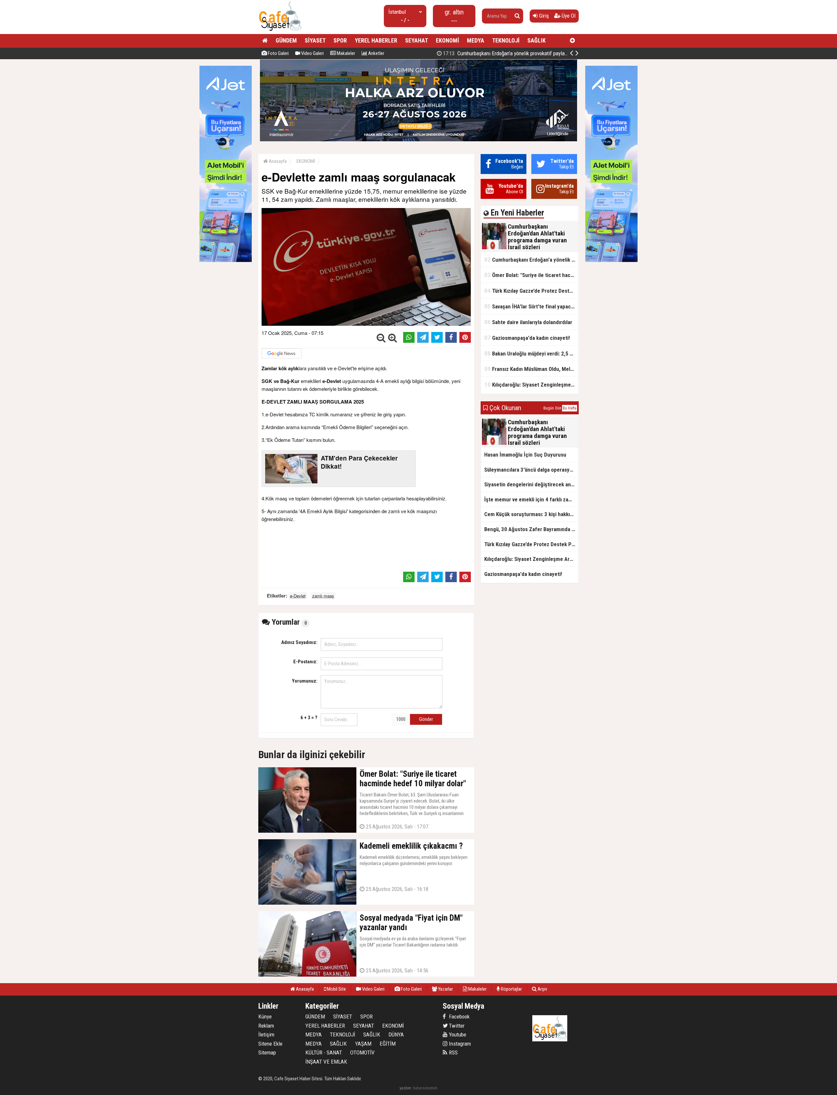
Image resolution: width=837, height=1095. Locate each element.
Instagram (459, 1043)
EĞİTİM (388, 1043)
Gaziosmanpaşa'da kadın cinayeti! (527, 337)
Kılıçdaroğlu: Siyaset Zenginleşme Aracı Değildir (531, 384)
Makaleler (345, 53)
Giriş (543, 15)
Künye (265, 1016)
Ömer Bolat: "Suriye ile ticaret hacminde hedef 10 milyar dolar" (531, 275)
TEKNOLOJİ (506, 40)
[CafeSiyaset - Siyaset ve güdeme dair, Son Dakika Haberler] (280, 31)
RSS (453, 1052)
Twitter (456, 1025)
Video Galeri (312, 53)
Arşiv (542, 989)
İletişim (266, 1034)
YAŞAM (363, 1043)
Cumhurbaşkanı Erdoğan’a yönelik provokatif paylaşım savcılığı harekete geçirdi (535, 53)
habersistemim (425, 1088)
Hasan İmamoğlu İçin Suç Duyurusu (525, 454)
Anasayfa (277, 161)
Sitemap (267, 1052)
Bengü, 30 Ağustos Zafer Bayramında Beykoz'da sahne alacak (531, 529)
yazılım (405, 1088)
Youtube (457, 1034)
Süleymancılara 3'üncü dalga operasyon (529, 469)
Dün (558, 408)
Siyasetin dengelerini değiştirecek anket (531, 484)
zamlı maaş (323, 596)
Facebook (459, 1016)
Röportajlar (511, 989)
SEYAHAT (416, 40)
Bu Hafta (569, 408)
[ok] (517, 16)
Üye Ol (567, 15)
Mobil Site (336, 989)
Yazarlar (445, 989)
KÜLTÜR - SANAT (323, 1052)
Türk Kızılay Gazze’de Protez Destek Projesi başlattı (531, 290)
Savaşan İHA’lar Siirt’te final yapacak (530, 306)
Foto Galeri (278, 53)
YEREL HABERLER (376, 40)
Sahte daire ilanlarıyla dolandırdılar (528, 322)
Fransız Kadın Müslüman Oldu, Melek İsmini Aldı (531, 369)
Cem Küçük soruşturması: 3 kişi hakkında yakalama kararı (531, 514)
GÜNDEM (286, 40)
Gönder (426, 719)
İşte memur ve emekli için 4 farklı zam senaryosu (531, 499)
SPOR (340, 40)
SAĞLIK (536, 40)
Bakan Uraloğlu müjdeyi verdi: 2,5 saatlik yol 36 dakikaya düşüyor (531, 353)
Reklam (266, 1025)
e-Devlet (298, 596)
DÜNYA (396, 1034)
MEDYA (475, 40)
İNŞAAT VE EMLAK (326, 1061)
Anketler (375, 53)
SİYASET (315, 40)
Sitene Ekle (270, 1043)
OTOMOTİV (362, 1052)
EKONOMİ (447, 40)
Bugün (548, 408)
